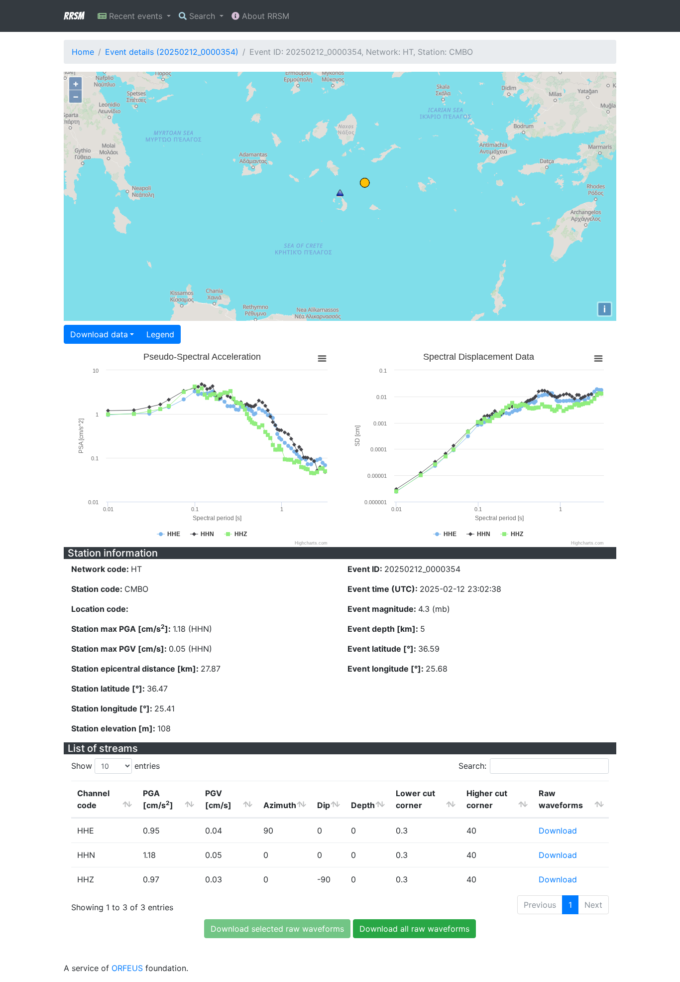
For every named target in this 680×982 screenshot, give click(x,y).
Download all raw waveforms (414, 929)
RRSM (74, 15)
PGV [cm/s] (218, 799)
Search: (472, 766)
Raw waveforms (561, 799)
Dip (323, 805)
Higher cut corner (486, 799)
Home (83, 52)
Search (202, 16)
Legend (160, 334)
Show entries (115, 766)
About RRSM (264, 16)
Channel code (93, 799)
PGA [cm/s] (158, 799)
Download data (99, 334)
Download (558, 831)
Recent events (136, 16)
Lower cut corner (415, 799)
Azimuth (279, 805)
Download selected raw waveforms (277, 929)
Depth (363, 805)
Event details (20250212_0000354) (171, 52)
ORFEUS (127, 968)
